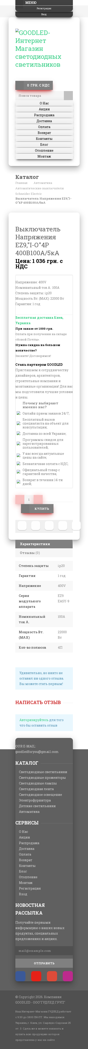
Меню (31, 2)
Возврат (44, 133)
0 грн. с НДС (38, 85)
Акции (44, 109)
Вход (44, 14)
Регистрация (44, 8)
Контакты (44, 138)
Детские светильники (37, 806)
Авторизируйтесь (34, 720)
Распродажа (44, 115)
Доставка (44, 121)
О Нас (44, 103)
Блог (44, 144)
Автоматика (29, 812)
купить (42, 509)
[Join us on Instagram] (68, 976)
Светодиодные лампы (38, 783)
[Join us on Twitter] (36, 976)
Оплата (44, 127)
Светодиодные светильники (43, 772)
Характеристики (35, 544)
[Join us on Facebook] (20, 976)
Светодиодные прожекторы (42, 778)
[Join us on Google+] (52, 976)
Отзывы (30, 553)
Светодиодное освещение (40, 795)
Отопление (44, 150)
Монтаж (44, 156)
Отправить (44, 963)
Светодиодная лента (36, 789)
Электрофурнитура (35, 800)
